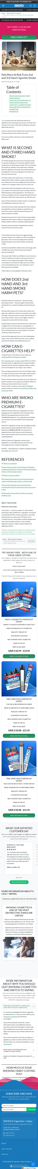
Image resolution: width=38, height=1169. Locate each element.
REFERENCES (13, 111)
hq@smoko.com (10, 1135)
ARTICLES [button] (4, 1154)
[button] (5, 5)
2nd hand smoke (12, 530)
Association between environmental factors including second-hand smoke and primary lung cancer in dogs (18, 487)
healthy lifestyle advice (7, 534)
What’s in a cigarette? (10, 463)
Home (3, 13)
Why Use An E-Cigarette (14, 13)
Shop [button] (3, 1143)
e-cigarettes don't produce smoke (14, 361)
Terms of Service (23, 1112)
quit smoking (18, 534)
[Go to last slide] (4, 940)
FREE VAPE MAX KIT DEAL (19, 815)
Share (32, 541)
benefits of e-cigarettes (23, 530)
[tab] (17, 975)
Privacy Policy (32, 1112)
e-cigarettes (11, 532)
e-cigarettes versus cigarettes (24, 532)
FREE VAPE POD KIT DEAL (19, 736)
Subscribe (31, 1109)
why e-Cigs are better (29, 534)
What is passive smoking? (12, 475)
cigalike (14, 517)
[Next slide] (33, 940)
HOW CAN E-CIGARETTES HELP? (20, 105)
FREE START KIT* (19, 37)
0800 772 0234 (10, 1133)
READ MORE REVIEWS (19, 882)
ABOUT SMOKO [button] (6, 1149)
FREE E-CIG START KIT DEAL (19, 656)
